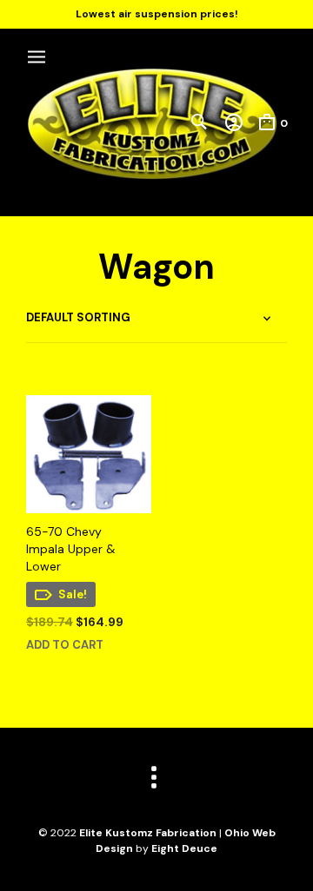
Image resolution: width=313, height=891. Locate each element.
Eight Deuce (184, 848)
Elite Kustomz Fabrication (147, 833)
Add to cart (64, 644)
